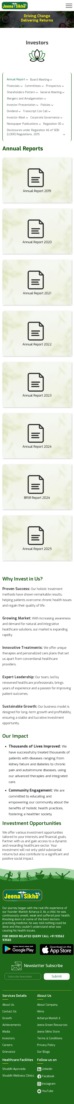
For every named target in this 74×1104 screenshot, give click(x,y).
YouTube (47, 1091)
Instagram (48, 1084)
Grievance (8, 1052)
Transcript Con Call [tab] (35, 111)
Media (6, 1032)
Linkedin (46, 1069)
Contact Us (9, 1011)
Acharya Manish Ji (48, 1018)
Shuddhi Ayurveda (13, 1069)
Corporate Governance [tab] (45, 117)
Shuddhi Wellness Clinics (18, 1076)
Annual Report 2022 (37, 344)
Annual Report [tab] (16, 79)
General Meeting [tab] (51, 92)
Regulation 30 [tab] (52, 124)
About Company (47, 1005)
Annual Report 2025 (37, 549)
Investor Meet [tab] (16, 117)
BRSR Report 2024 (37, 498)
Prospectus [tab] (53, 86)
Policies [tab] (46, 105)
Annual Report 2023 (37, 395)
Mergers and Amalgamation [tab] (25, 98)
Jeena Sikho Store (48, 1032)
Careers (7, 1045)
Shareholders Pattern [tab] (21, 92)
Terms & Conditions (49, 1038)
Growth (7, 1018)
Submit (57, 976)
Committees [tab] (33, 86)
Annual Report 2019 (37, 191)
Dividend (12, 111)
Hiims (40, 1011)
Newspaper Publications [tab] (22, 124)
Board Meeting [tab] (39, 80)
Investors (8, 1038)
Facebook (47, 1076)
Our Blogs (43, 1052)
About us (8, 1005)
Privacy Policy (46, 1045)
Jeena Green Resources (52, 1025)
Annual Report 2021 (37, 293)
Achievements (11, 1025)
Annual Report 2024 (37, 446)
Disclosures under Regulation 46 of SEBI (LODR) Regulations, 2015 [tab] (33, 132)
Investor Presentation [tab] (21, 105)
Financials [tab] (13, 86)
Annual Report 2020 (37, 242)
